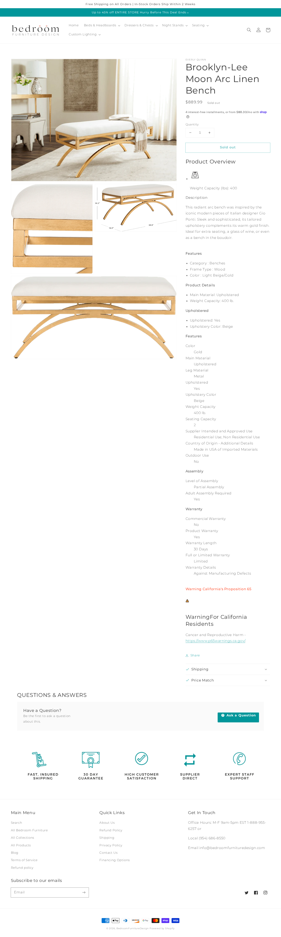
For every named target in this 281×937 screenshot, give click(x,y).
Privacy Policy (110, 845)
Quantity (192, 124)
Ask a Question (240, 715)
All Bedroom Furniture (29, 830)
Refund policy (22, 868)
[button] (249, 30)
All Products (21, 845)
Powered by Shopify (162, 928)
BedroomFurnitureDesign (132, 928)
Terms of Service (24, 860)
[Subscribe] (83, 892)
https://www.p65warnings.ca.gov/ (215, 641)
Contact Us (108, 853)
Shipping (106, 838)
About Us (107, 823)
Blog (15, 853)
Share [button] (195, 655)
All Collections (22, 838)
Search (16, 823)
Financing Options (114, 860)
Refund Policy (110, 830)
